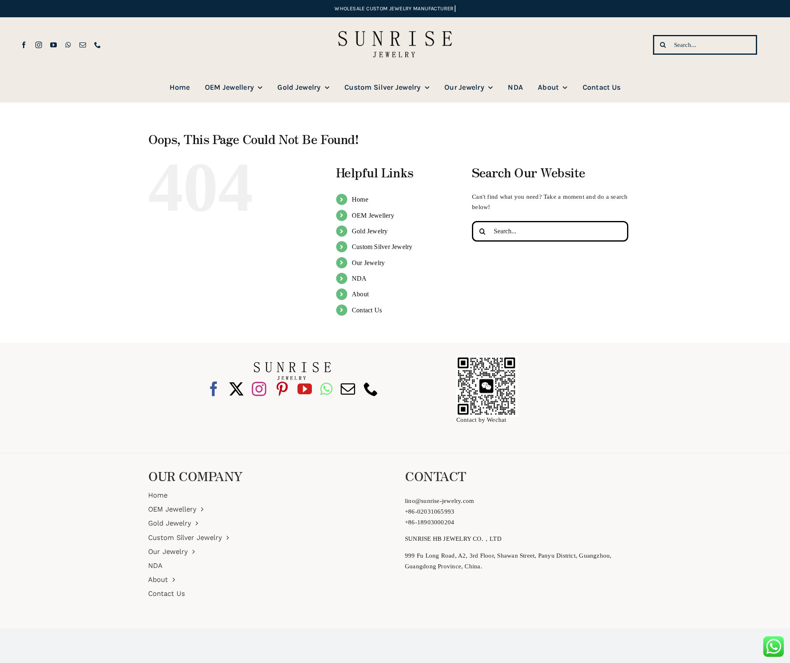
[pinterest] (282, 389)
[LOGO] (395, 20)
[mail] (82, 45)
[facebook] (24, 45)
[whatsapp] (68, 45)
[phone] (97, 45)
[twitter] (236, 389)
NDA (359, 278)
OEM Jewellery (373, 215)
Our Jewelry (368, 262)
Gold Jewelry (370, 231)
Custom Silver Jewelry (382, 246)
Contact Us (367, 310)
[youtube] (53, 45)
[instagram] (38, 45)
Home (360, 199)
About (360, 294)
